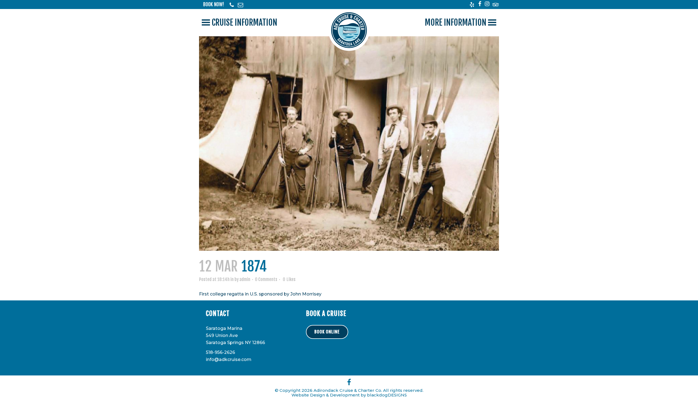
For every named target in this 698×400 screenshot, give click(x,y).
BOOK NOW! (213, 4)
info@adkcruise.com (228, 359)
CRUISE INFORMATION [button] (244, 22)
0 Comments (266, 279)
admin (244, 279)
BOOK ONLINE (327, 332)
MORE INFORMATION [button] (455, 22)
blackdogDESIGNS (387, 395)
